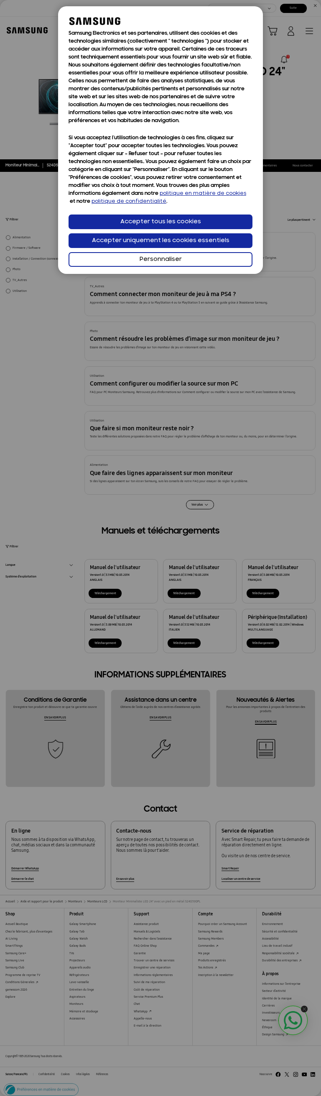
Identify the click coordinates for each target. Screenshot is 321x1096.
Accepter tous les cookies (160, 222)
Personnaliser (161, 259)
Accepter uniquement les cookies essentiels (160, 241)
